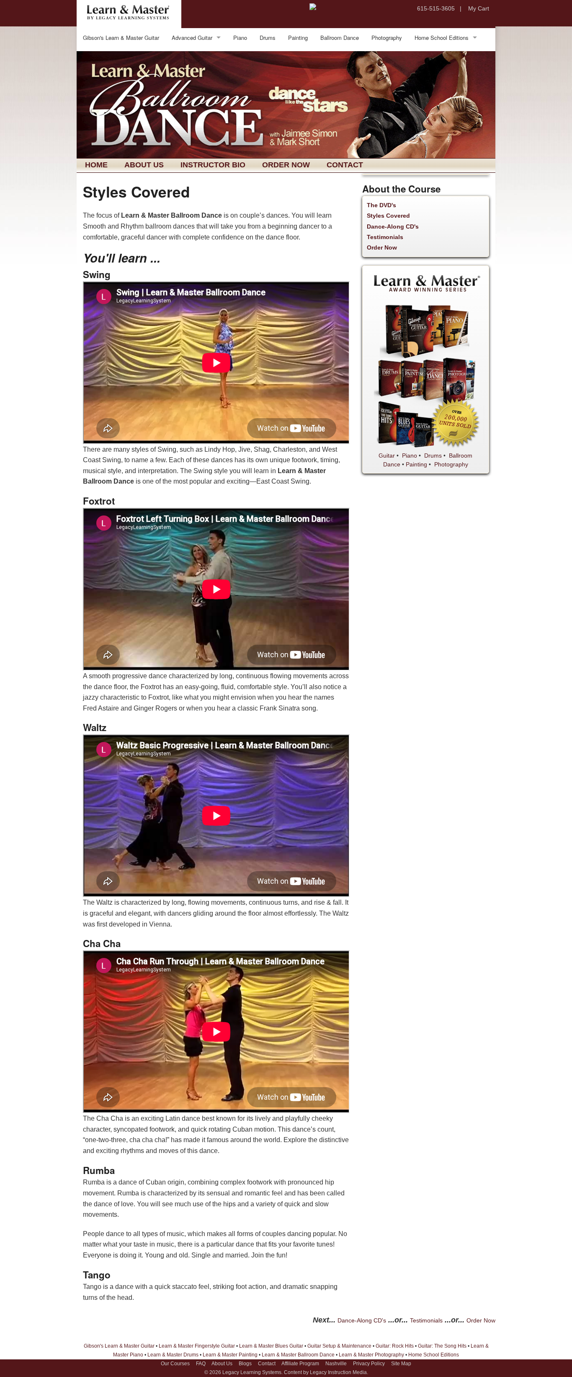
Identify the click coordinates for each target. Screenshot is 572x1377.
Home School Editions (442, 38)
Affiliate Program (300, 1364)
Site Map (401, 1364)
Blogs (245, 1364)
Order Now (286, 165)
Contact (345, 165)
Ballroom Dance (339, 38)
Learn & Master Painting (230, 1355)
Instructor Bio (212, 165)
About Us (144, 165)
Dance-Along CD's (393, 226)
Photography (386, 38)
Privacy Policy (369, 1364)
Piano (240, 38)
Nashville (336, 1364)
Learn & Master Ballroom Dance (298, 1355)
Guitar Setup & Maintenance (339, 1346)
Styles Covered (388, 215)
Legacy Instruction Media (338, 1372)
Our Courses (175, 1364)
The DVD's (381, 205)
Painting (298, 38)
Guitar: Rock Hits (395, 1346)
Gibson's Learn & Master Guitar (121, 38)
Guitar (387, 455)
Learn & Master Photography (371, 1355)
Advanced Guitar (192, 38)
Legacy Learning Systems (251, 1372)
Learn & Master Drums (172, 1355)
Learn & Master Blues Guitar (271, 1346)
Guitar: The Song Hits (442, 1346)
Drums (268, 38)
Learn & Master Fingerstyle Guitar (197, 1346)
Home (96, 165)
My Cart (478, 8)
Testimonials (385, 237)
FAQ (201, 1364)
